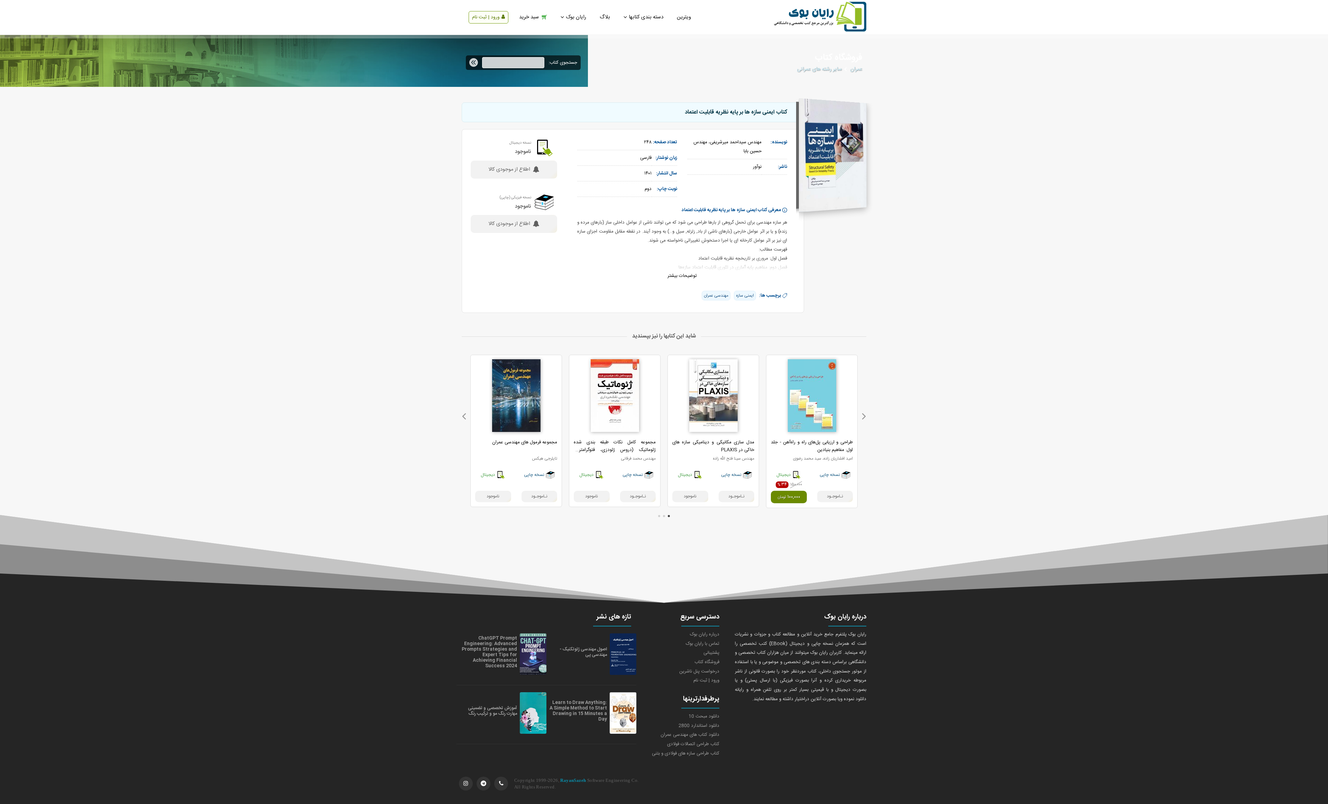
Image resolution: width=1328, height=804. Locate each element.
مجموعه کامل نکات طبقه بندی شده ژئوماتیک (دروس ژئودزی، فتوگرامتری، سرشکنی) (615, 450)
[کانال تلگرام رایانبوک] (483, 784)
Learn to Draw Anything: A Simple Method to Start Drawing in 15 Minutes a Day (578, 711)
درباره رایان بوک (704, 634)
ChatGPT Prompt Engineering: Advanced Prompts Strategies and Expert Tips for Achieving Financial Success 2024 (489, 652)
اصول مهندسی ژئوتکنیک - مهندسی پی (583, 652)
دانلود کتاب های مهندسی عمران (690, 735)
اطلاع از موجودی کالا (509, 169)
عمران (856, 69)
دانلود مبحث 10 (704, 716)
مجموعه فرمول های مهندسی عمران (524, 442)
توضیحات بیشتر (682, 276)
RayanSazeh (573, 780)
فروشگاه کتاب (706, 662)
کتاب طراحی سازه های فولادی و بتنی (685, 753)
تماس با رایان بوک (702, 644)
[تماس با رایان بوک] (501, 784)
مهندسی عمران (716, 295)
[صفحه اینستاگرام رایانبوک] (466, 784)
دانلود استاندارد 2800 (699, 726)
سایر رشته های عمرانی (819, 69)
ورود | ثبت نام (486, 17)
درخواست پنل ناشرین (699, 671)
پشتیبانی (711, 653)
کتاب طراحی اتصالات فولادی (693, 744)
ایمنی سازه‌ (745, 295)
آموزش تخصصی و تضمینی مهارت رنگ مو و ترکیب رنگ (492, 710)
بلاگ (605, 17)
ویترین (684, 17)
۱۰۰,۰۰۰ (788, 497)
